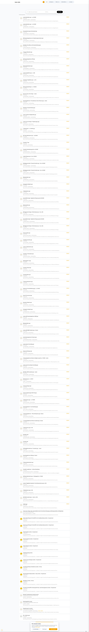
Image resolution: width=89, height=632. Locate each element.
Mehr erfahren (37, 627)
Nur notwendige (35, 629)
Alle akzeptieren (53, 629)
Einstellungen (44, 629)
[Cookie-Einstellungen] (2, 630)
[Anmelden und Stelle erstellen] (43, 2)
